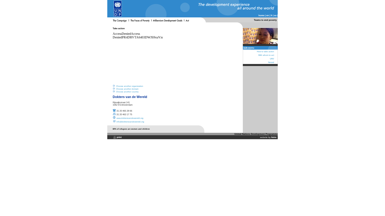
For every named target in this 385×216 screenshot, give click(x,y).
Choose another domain (127, 89)
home (261, 15)
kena (273, 137)
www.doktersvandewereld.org (130, 118)
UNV (272, 59)
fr (271, 15)
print (119, 137)
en (267, 15)
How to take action (265, 51)
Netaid (271, 62)
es (275, 15)
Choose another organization (129, 86)
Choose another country (127, 92)
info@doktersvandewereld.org (130, 122)
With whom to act (266, 55)
